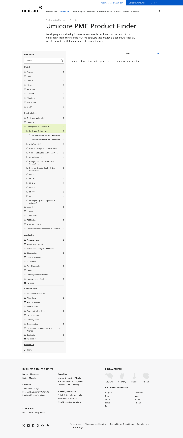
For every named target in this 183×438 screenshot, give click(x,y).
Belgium (109, 381)
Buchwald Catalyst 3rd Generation (47, 140)
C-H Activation (45, 315)
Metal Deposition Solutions (69, 402)
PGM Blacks (45, 215)
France (108, 406)
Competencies (104, 11)
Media (126, 11)
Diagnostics (45, 253)
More (153, 2)
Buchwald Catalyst (46, 131)
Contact (135, 11)
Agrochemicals (45, 240)
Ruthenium (45, 102)
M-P (46, 192)
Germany (122, 381)
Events (117, 11)
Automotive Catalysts (31, 388)
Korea (137, 399)
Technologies (78, 11)
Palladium (45, 89)
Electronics (45, 261)
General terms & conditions (122, 424)
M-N (46, 183)
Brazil (107, 396)
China (107, 399)
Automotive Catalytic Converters (45, 248)
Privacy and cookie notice (95, 424)
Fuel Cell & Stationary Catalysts (35, 392)
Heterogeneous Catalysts (45, 274)
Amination (45, 306)
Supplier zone (143, 424)
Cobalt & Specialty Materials (70, 395)
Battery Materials (29, 378)
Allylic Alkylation (45, 302)
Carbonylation (45, 319)
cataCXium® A (46, 144)
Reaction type (30, 288)
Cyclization (45, 335)
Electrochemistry (45, 257)
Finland (134, 381)
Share (29, 350)
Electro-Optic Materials (67, 398)
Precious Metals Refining (68, 384)
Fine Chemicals (45, 266)
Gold (45, 76)
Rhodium (45, 98)
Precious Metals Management (70, 381)
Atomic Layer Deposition (45, 244)
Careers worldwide (137, 2)
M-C (46, 179)
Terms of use (75, 424)
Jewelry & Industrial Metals (69, 378)
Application (29, 235)
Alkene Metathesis (45, 293)
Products (64, 11)
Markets (91, 11)
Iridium (45, 81)
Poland (146, 381)
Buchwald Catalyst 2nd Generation (47, 135)
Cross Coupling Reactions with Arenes (45, 329)
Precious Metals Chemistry (56, 20)
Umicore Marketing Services (34, 412)
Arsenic (45, 72)
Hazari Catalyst (46, 157)
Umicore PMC (51, 11)
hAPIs (45, 122)
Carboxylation (45, 324)
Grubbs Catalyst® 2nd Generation (46, 153)
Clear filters (29, 54)
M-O (46, 187)
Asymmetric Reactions (45, 311)
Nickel (45, 85)
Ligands (45, 207)
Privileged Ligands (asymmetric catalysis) (46, 201)
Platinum (45, 94)
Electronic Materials (45, 118)
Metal (27, 67)
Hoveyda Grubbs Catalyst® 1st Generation (46, 162)
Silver (45, 107)
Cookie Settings (76, 427)
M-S (46, 196)
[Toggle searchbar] (159, 11)
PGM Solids (45, 220)
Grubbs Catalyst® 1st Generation (46, 148)
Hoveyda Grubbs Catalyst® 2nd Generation (46, 169)
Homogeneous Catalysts (45, 126)
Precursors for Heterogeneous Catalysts (45, 229)
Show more (29, 283)
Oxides (45, 211)
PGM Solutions (45, 224)
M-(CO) (46, 174)
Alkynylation (45, 298)
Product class (30, 113)
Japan (137, 396)
